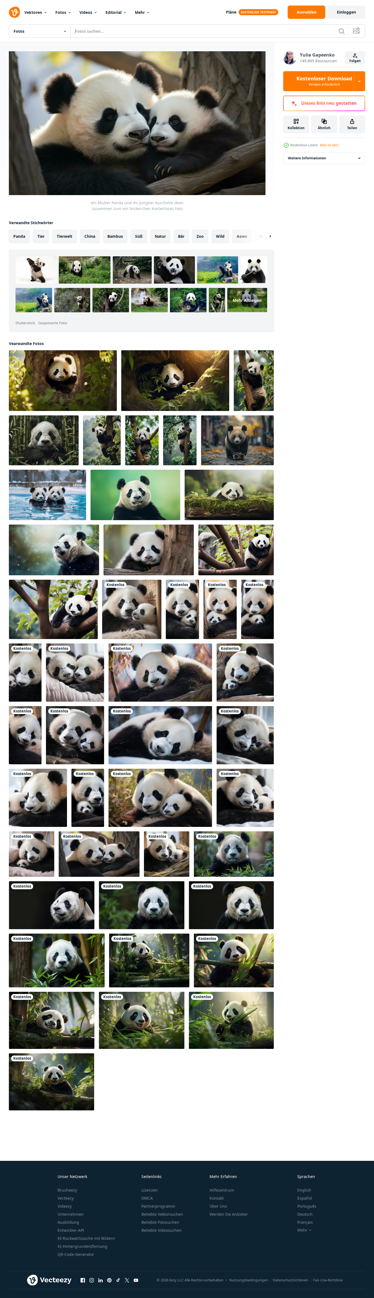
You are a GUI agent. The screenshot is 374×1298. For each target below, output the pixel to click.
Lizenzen (149, 1190)
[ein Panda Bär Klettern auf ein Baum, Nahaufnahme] (254, 380)
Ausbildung (68, 1222)
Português (306, 1206)
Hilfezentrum (222, 1190)
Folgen (355, 60)
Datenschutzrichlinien (290, 1279)
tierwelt (64, 236)
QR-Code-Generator (76, 1254)
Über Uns (218, 1206)
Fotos (60, 12)
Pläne (231, 12)
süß (139, 236)
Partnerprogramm (158, 1206)
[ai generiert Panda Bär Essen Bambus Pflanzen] (149, 960)
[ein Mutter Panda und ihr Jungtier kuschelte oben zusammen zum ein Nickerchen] (131, 609)
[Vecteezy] (14, 12)
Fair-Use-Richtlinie (328, 1279)
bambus (115, 236)
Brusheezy (67, 1190)
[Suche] (341, 31)
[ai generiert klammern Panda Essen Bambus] (51, 1020)
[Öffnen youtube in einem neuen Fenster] (136, 1280)
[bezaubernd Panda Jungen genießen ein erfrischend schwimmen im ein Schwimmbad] (47, 495)
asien (242, 236)
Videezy (65, 1206)
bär (181, 236)
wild (220, 236)
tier (41, 236)
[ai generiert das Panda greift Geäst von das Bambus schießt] (234, 960)
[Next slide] (265, 236)
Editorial (113, 12)
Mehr (140, 12)
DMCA (147, 1198)
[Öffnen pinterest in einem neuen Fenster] (109, 1280)
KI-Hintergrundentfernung (82, 1246)
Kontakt (217, 1198)
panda (19, 236)
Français (305, 1222)
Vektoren (33, 12)
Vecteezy (66, 1198)
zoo (200, 236)
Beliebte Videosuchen (161, 1230)
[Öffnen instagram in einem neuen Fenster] (91, 1280)
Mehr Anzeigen (247, 300)
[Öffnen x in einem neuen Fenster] (127, 1280)
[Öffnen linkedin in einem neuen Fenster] (100, 1280)
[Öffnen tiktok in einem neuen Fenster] (118, 1280)
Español (304, 1198)
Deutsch (305, 1214)
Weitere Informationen (307, 158)
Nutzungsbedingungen (248, 1279)
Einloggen (346, 12)
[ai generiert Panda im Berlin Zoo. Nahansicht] (234, 854)
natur (160, 236)
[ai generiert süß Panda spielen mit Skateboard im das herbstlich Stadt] (237, 440)
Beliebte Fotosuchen (160, 1222)
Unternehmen (71, 1214)
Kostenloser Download (324, 81)
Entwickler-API (71, 1230)
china (89, 236)
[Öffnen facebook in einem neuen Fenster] (83, 1280)
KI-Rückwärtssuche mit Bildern (86, 1238)
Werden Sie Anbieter (229, 1214)
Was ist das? (329, 145)
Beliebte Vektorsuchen (162, 1214)
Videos (85, 12)
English (304, 1190)
